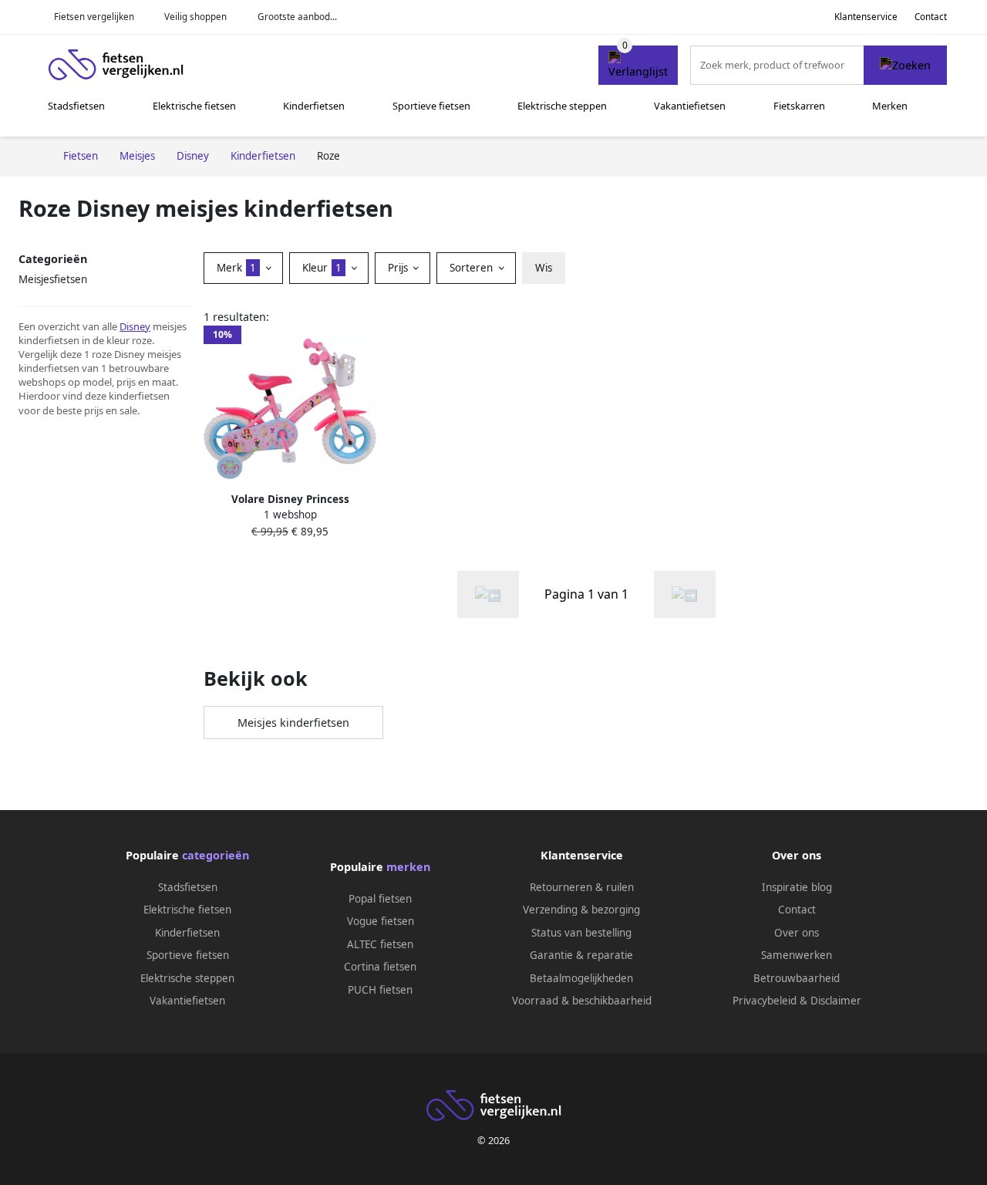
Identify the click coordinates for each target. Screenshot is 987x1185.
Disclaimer (835, 1001)
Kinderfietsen (314, 106)
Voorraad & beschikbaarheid (582, 1001)
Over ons (796, 933)
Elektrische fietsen (194, 106)
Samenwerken (796, 955)
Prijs (399, 268)
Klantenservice (866, 16)
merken (408, 866)
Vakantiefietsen (690, 106)
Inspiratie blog (797, 887)
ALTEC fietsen (380, 944)
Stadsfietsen (76, 106)
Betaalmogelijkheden (581, 978)
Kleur (322, 268)
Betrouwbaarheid (796, 978)
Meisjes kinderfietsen (293, 722)
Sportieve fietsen (431, 106)
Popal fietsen (380, 899)
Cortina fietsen (380, 967)
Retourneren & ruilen (582, 887)
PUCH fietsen (380, 990)
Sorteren (473, 268)
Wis (543, 268)
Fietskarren (799, 106)
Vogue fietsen (380, 921)
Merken (890, 106)
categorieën (215, 855)
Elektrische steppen (562, 106)
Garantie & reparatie (581, 955)
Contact (931, 16)
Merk (236, 268)
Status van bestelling (581, 933)
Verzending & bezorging (581, 910)
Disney (135, 326)
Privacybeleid (765, 1001)
